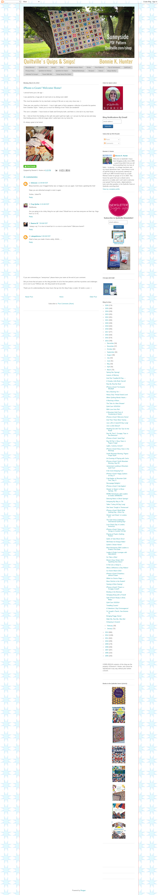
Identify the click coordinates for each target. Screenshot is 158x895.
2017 (107, 332)
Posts (107, 139)
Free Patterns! (99, 67)
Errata (89, 67)
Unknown (34, 183)
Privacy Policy (30, 71)
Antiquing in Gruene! (113, 622)
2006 (107, 653)
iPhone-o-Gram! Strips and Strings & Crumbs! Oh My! (116, 530)
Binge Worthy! (111, 71)
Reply (31, 197)
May (108, 364)
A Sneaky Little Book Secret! (116, 381)
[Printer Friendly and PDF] (29, 167)
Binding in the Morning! (114, 592)
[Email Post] (56, 170)
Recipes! (91, 71)
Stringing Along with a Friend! (116, 595)
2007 (107, 650)
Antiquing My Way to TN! (114, 501)
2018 (107, 329)
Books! (53, 67)
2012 (107, 635)
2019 (107, 326)
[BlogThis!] (62, 170)
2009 (107, 644)
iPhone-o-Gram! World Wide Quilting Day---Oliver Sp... (115, 511)
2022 (107, 317)
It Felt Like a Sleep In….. (114, 565)
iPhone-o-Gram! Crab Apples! (116, 486)
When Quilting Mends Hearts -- (116, 397)
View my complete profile (111, 189)
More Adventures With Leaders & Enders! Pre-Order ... (117, 548)
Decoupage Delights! (113, 483)
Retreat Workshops (78, 71)
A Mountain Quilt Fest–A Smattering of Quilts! (114, 413)
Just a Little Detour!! (113, 426)
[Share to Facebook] (67, 170)
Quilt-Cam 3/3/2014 (112, 602)
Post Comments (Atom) (66, 304)
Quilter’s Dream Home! (114, 545)
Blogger (83, 890)
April (108, 367)
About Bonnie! (30, 67)
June (109, 361)
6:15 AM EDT (44, 204)
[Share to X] (65, 170)
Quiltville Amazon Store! (75, 67)
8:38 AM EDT (46, 236)
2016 (107, 335)
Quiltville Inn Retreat (45, 71)
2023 (107, 314)
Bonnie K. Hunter (121, 156)
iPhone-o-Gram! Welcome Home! (117, 417)
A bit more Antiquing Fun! (114, 471)
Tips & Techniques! (114, 67)
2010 (107, 641)
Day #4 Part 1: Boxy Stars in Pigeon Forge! (116, 442)
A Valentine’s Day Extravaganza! (117, 608)
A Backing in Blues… (113, 400)
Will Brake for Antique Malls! (115, 542)
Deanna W (34, 223)
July (108, 358)
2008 (107, 647)
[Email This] (60, 170)
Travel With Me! (47, 74)
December (110, 343)
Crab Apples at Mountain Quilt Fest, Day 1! (116, 479)
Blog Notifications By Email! (115, 117)
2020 (107, 323)
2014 (107, 341)
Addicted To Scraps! (32, 74)
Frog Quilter (35, 204)
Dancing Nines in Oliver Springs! (117, 498)
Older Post (93, 297)
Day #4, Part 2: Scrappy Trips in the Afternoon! (117, 434)
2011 (107, 638)
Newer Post (29, 297)
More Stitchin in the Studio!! (115, 581)
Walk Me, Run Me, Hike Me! (115, 619)
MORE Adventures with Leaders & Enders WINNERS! (117, 495)
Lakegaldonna (36, 236)
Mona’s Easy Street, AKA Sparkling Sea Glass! (115, 561)
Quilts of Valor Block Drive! (115, 539)
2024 (107, 311)
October (110, 349)
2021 (107, 320)
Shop (61, 67)
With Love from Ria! (113, 409)
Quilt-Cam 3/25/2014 (113, 406)
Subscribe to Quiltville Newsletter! (118, 218)
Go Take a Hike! (111, 557)
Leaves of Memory (112, 375)
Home (61, 297)
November (110, 346)
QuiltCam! (127, 67)
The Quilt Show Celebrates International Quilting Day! (115, 521)
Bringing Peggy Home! (113, 616)
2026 (107, 305)
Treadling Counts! (112, 605)
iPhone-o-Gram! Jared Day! (115, 438)
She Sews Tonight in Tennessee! (117, 507)
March (109, 370)
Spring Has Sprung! (112, 372)
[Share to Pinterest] (69, 170)
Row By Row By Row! (113, 384)
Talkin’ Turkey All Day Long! (115, 504)
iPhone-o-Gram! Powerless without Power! (115, 574)
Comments (109, 143)
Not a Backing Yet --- (113, 392)
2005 (107, 656)
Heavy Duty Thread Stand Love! (117, 395)
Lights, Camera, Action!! (114, 446)
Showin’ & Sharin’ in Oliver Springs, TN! (115, 490)
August (109, 355)
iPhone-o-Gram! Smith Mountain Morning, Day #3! (117, 462)
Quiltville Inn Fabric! (62, 71)
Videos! (100, 71)
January (110, 628)
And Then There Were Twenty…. (117, 420)
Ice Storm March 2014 (113, 571)
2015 (107, 338)
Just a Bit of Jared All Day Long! (117, 423)
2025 (107, 308)
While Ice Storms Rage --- (115, 578)
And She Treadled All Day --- (115, 378)
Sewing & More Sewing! (114, 584)
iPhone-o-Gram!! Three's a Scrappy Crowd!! (115, 588)
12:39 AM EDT (43, 183)
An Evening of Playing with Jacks (117, 458)
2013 (107, 632)
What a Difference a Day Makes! (117, 568)
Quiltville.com (43, 67)
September (111, 352)
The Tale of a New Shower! (115, 403)
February (110, 626)
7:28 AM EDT (43, 223)
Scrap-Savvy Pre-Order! (63, 74)
